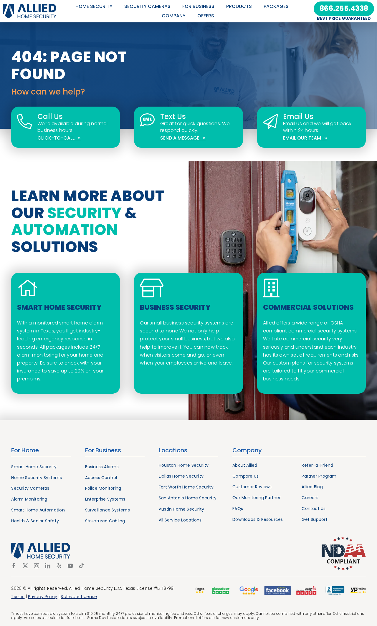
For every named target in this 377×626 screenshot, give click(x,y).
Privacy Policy (42, 596)
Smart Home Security (59, 307)
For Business (103, 450)
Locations (173, 450)
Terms (17, 596)
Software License (79, 596)
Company (247, 450)
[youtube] (70, 565)
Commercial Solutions (308, 307)
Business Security (175, 307)
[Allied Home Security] (29, 6)
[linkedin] (47, 565)
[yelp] (59, 565)
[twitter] (25, 565)
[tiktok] (81, 565)
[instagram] (36, 565)
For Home (25, 450)
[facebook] (13, 565)
